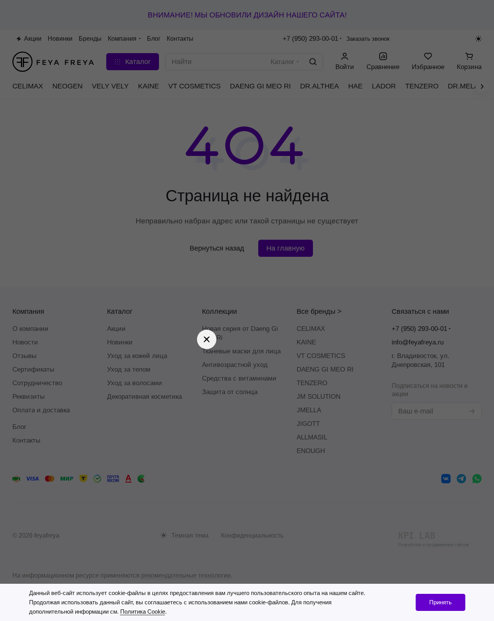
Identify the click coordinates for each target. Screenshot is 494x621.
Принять (440, 602)
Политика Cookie (142, 611)
